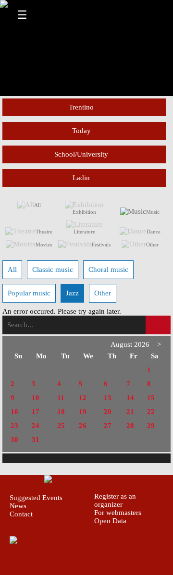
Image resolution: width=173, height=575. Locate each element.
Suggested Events (36, 498)
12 (82, 398)
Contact (21, 514)
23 (14, 425)
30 (14, 439)
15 (151, 398)
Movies (44, 244)
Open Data (110, 521)
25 (61, 425)
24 (35, 425)
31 (35, 439)
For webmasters (117, 512)
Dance (154, 231)
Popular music (29, 293)
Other (152, 244)
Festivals (101, 244)
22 (151, 412)
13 (107, 398)
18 (61, 412)
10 (35, 398)
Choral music (108, 269)
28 (130, 425)
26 (82, 425)
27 (107, 425)
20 (107, 412)
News (18, 506)
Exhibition (84, 212)
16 (14, 412)
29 (151, 425)
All (37, 205)
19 (82, 412)
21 (130, 412)
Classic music (52, 269)
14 (130, 398)
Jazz (72, 293)
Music (153, 212)
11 (60, 398)
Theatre (44, 231)
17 (35, 412)
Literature (84, 231)
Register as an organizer (115, 500)
